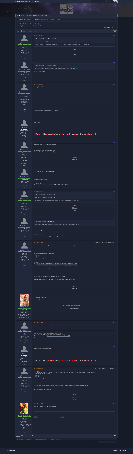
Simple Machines (17, 451)
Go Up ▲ (124, 450)
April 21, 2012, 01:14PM (38, 191)
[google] (24, 184)
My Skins (74, 54)
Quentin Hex (25, 43)
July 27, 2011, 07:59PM (38, 107)
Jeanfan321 (25, 176)
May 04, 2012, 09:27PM (38, 242)
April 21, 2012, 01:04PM (38, 168)
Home (20, 15)
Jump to (96, 442)
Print (115, 31)
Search (26, 15)
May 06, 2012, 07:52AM (38, 368)
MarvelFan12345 (25, 70)
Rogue (25, 127)
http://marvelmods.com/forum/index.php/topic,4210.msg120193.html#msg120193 (56, 263)
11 (35, 31)
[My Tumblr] (24, 55)
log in (33, 1)
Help (113, 450)
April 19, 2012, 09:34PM (38, 142)
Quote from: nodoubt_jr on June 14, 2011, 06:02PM (46, 38)
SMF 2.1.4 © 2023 (10, 451)
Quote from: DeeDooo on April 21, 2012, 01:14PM (45, 221)
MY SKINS (36, 417)
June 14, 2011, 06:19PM (38, 35)
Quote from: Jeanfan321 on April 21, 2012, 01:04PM (46, 194)
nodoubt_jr (25, 330)
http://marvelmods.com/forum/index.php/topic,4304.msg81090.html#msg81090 (51, 184)
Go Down (19, 31)
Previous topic (106, 27)
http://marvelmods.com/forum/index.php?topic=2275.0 (58, 335)
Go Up (18, 435)
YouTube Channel (43, 15)
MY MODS (62, 417)
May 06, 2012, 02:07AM (38, 346)
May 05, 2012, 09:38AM (38, 294)
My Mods (75, 49)
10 (33, 31)
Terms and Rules (118, 450)
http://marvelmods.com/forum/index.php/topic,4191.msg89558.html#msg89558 (58, 265)
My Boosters (74, 52)
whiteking (25, 306)
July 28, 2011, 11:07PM (38, 119)
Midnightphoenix (25, 415)
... (28, 31)
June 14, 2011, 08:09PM (38, 62)
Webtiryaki (13, 450)
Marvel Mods (21, 8)
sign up (37, 1)
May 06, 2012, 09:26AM (38, 403)
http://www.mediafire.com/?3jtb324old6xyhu (44, 150)
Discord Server (33, 15)
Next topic (113, 27)
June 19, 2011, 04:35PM (38, 84)
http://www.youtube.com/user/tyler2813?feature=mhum (45, 181)
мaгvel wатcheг (25, 92)
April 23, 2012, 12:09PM (38, 218)
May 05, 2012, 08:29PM (38, 322)
